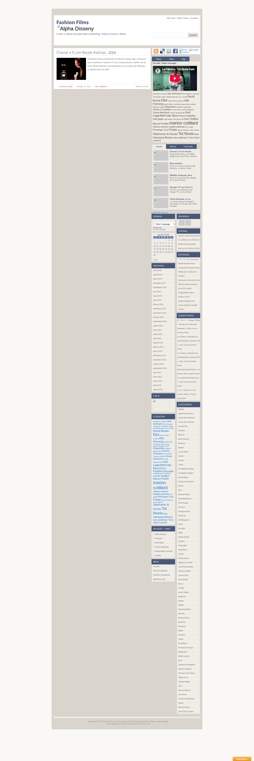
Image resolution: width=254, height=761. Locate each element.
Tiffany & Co (183, 677)
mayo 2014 (157, 334)
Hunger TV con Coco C (181, 187)
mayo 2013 (157, 381)
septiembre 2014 (160, 321)
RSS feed (171, 18)
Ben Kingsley (187, 94)
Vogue (180, 703)
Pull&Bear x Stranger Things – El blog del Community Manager (188, 324)
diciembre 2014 (159, 309)
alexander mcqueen (160, 94)
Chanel (181, 460)
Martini (181, 605)
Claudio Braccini (172, 97)
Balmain (181, 431)
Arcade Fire (183, 426)
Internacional (183, 558)
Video (171, 59)
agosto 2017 (158, 275)
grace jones (186, 104)
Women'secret (184, 707)
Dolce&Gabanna (185, 499)
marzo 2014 (158, 343)
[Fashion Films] (100, 22)
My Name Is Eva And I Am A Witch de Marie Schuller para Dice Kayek (189, 284)
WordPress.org (159, 579)
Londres (158, 555)
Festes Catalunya (162, 547)
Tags (184, 59)
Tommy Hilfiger (184, 682)
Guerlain (181, 528)
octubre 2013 (158, 364)
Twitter (158, 59)
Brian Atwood (183, 439)
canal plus (195, 94)
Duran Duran (172, 101)
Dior (164, 100)
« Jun (155, 260)
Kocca (180, 584)
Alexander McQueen (186, 418)
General (181, 507)
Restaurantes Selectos (164, 551)
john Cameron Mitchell (185, 110)
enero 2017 (157, 279)
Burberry (181, 443)
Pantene (181, 635)
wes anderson (180, 137)
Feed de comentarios (161, 575)
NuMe (180, 631)
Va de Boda (159, 543)
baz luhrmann (175, 93)
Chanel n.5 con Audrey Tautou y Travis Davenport (186, 394)
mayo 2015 (157, 296)
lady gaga (158, 119)
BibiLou (181, 435)
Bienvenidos (176, 163)
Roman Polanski (183, 130)
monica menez (160, 127)
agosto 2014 (158, 326)
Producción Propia (185, 648)
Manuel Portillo (161, 123)
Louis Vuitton (190, 118)
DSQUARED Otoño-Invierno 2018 (186, 295)
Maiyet (181, 601)
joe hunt (174, 110)
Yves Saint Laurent (163, 521)
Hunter (181, 554)
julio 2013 (157, 373)
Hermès (181, 541)
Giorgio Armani (184, 511)
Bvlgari (181, 448)
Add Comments (101, 86)
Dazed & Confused (185, 482)
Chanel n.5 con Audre (180, 151)
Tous (180, 686)
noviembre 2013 (159, 360)
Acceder (156, 566)
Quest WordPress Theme (116, 724)
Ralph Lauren (183, 656)
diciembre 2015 (159, 283)
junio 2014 (157, 330)
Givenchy (182, 516)
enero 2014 (157, 351)
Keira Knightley (187, 116)
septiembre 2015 (160, 287)
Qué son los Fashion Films (188, 248)
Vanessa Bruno (162, 137)
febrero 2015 (158, 304)
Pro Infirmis (182, 643)
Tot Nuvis (186, 133)
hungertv (179, 107)
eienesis (181, 101)
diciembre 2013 (159, 356)
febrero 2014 (158, 347)
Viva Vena (182, 694)
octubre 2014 (158, 317)
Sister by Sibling (184, 669)
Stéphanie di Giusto (165, 133)
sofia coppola (194, 130)
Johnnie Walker (184, 571)
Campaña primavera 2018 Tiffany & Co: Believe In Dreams (188, 272)
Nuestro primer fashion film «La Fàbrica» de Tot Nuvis (189, 238)
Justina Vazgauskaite (177, 113)
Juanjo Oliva (183, 575)
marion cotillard (183, 123)
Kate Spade (183, 580)
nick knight (189, 127)
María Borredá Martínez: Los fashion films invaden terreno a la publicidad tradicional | (188, 374)
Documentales (184, 494)
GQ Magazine (183, 520)
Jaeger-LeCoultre (185, 563)
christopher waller (159, 97)
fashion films (168, 104)
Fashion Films (108, 721)
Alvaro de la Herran (186, 422)
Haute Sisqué (183, 537)
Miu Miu (181, 614)
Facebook (194, 18)
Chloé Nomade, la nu (180, 199)
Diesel (180, 486)
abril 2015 (157, 300)
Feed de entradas (160, 571)
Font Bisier (177, 104)
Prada (173, 129)
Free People (183, 503)
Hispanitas (170, 107)
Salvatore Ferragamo (186, 665)
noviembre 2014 (159, 313)
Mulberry (181, 622)
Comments (188, 146)
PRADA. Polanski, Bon (181, 175)
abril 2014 (157, 338)
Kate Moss (172, 115)
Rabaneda (182, 652)
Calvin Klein (183, 452)
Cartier (181, 456)
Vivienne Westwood (186, 699)
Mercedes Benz (184, 609)
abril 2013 (157, 385)
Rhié (180, 660)
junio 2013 (157, 377)
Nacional (182, 626)
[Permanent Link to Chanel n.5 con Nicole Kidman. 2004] (86, 52)
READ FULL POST (142, 86)
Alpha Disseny (160, 534)
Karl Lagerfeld (160, 463)
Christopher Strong (185, 469)
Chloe (180, 465)
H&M (180, 533)
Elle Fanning (158, 440)
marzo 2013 (158, 390)
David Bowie (161, 430)
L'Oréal (181, 588)
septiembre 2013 (160, 368)
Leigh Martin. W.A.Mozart (173, 119)
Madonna (182, 597)
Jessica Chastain (162, 109)
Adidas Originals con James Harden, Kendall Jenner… (187, 305)
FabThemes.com (143, 724)
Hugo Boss (182, 550)
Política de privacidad (186, 244)
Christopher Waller (185, 473)
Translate (162, 229)
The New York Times (186, 673)
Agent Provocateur (185, 414)
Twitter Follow (182, 18)
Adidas (181, 409)
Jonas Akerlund (161, 112)
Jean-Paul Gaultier (185, 567)
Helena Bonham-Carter (161, 446)
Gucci (180, 524)
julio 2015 (157, 292)
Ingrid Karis (187, 107)
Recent (173, 146)
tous (196, 134)
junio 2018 (157, 270)
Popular (159, 146)
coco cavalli (182, 97)
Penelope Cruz (161, 130)
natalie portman (177, 127)
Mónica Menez (184, 618)
